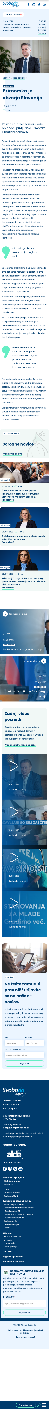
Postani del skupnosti (14, 1261)
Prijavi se (24, 1063)
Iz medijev (9, 1240)
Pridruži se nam (26, 1405)
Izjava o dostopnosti (26, 1337)
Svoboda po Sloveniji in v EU (17, 1201)
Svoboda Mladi (11, 1196)
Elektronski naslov (15, 1049)
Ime (7, 1037)
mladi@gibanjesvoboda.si (18, 1136)
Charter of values (12, 1162)
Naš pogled (19, 77)
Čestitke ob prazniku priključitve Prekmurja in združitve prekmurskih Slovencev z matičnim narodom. (20, 493)
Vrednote (8, 1184)
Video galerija (10, 1246)
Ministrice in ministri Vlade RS (19, 1214)
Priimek (29, 1037)
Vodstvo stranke (12, 1192)
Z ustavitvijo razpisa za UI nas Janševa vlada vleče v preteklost (18, 25)
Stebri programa (12, 1181)
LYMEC (8, 1227)
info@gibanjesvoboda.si (17, 1115)
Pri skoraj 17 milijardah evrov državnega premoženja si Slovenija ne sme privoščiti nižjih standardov (23, 581)
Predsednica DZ (12, 1211)
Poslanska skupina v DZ (16, 1217)
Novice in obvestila (13, 1236)
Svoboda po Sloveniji (14, 1204)
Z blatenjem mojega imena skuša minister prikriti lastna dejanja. (24, 537)
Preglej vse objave (12, 453)
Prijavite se (24, 1312)
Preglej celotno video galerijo (20, 745)
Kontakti (7, 1251)
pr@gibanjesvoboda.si (17, 1127)
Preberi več (8, 30)
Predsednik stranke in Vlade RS (20, 1207)
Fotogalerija (9, 1243)
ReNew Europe (12, 1224)
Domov (6, 77)
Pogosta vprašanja (13, 1256)
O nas (6, 1189)
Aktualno (7, 1233)
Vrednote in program (14, 1177)
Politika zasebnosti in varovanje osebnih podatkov (24, 1331)
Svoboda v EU (10, 1221)
